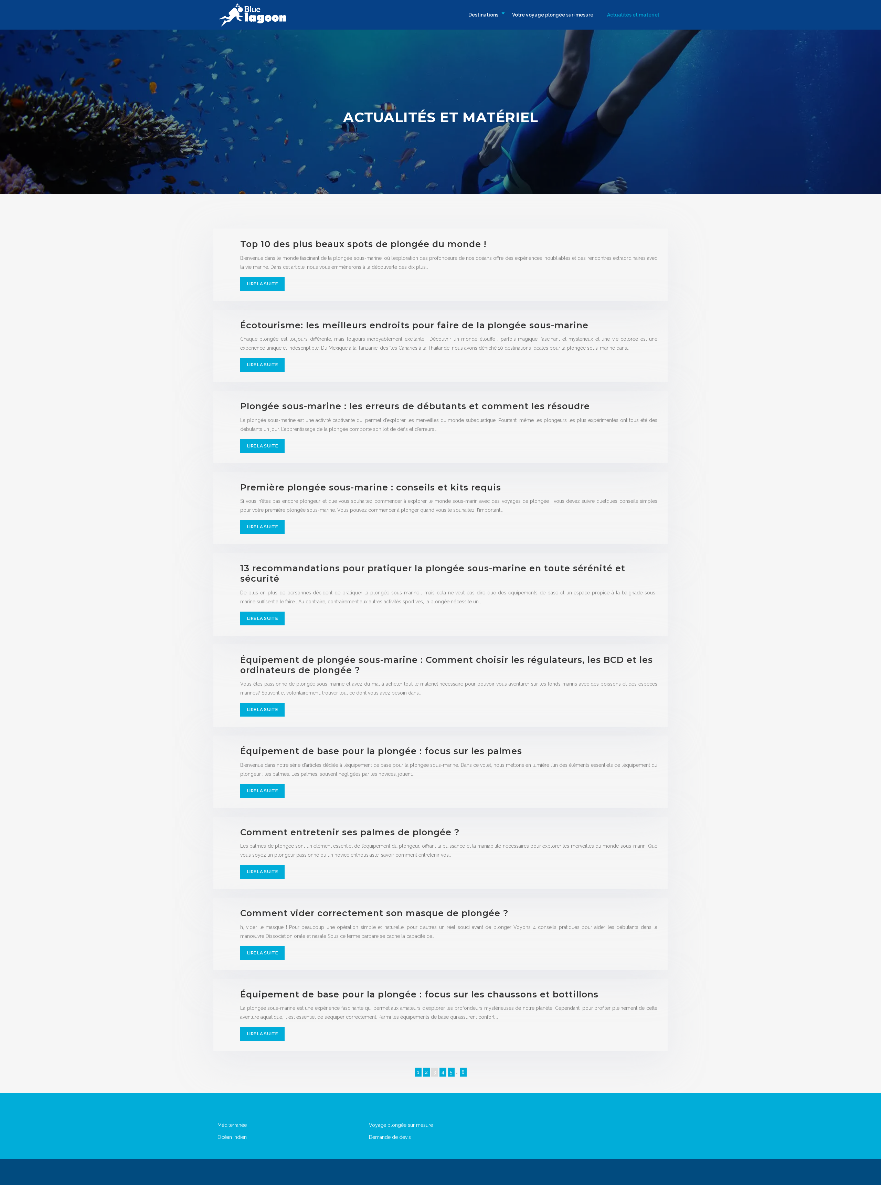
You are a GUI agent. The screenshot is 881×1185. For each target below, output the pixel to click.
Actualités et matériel (633, 15)
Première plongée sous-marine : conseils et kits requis (370, 487)
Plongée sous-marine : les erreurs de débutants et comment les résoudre (415, 406)
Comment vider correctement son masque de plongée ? (374, 913)
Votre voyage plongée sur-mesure (552, 15)
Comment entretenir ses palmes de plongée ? (350, 832)
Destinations (483, 15)
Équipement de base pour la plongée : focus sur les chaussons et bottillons (419, 994)
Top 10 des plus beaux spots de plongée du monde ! (363, 244)
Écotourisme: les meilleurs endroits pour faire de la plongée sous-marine (414, 325)
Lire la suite (262, 283)
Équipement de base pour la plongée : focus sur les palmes (381, 751)
